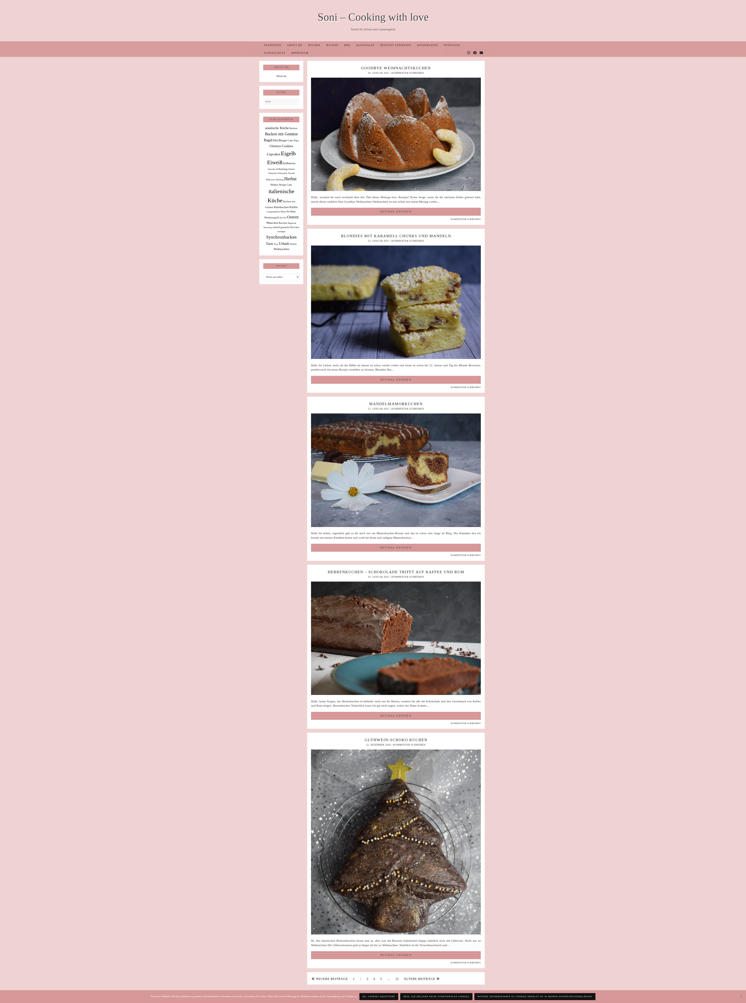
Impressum (300, 53)
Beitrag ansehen (395, 211)
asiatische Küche (277, 128)
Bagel (268, 140)
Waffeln (293, 244)
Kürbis (293, 207)
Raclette (283, 222)
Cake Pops (293, 140)
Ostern (293, 217)
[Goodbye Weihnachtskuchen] (396, 190)
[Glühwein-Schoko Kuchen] (396, 933)
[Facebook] (475, 53)
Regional (292, 223)
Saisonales (365, 45)
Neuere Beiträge (331, 978)
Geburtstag (282, 169)
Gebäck (291, 169)
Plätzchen (272, 222)
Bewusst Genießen (395, 45)
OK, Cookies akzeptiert (379, 996)
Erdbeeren (289, 163)
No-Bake (291, 211)
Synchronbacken (281, 237)
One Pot (283, 218)
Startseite (272, 45)
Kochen (314, 45)
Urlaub (284, 243)
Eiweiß (274, 162)
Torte (276, 244)
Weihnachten (281, 249)
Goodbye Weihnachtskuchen (396, 68)
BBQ (347, 45)
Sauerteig (267, 227)
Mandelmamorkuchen (396, 404)
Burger (283, 140)
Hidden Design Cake (281, 184)
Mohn (283, 212)
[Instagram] (469, 53)
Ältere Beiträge (420, 978)
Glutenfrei (272, 173)
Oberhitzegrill (271, 217)
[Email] (481, 53)
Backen (332, 45)
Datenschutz (274, 53)
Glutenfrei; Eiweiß (286, 173)
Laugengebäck (273, 212)
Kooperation (427, 45)
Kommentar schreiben (407, 73)
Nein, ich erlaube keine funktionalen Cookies (436, 996)
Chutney (275, 146)
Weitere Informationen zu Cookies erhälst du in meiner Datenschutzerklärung (535, 996)
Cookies (287, 146)
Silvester (294, 227)
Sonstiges (452, 45)
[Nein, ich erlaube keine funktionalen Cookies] (741, 997)
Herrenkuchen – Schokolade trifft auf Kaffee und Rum (396, 572)
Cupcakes (273, 154)
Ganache (271, 169)
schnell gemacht (280, 227)
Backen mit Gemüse (281, 134)
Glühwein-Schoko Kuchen (396, 740)
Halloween (270, 180)
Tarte (269, 244)
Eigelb (288, 153)
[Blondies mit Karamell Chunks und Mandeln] (396, 358)
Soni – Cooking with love (373, 17)
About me (294, 45)
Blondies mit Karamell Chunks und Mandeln (396, 236)
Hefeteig (280, 180)
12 (397, 978)
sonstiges (281, 231)
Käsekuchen (281, 207)
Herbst (290, 178)
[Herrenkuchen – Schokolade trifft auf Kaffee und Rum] (396, 694)
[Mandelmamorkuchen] (396, 526)
